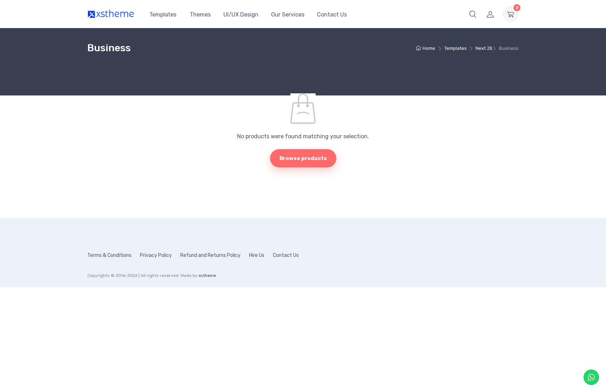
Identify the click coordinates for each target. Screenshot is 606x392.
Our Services (287, 14)
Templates (162, 14)
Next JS (484, 48)
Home (429, 48)
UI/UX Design (240, 14)
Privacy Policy (156, 255)
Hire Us (256, 255)
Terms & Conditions (109, 255)
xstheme (207, 275)
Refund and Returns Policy (210, 255)
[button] (473, 14)
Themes (200, 14)
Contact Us (332, 14)
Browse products (303, 158)
